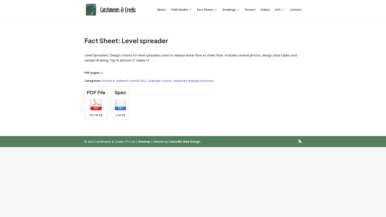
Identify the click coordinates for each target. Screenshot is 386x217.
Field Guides (179, 9)
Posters (250, 9)
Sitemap (144, 141)
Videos (265, 9)
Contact (296, 9)
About (161, 9)
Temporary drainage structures (193, 81)
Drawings (229, 9)
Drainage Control (159, 81)
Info (278, 9)
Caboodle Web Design (184, 141)
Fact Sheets (205, 9)
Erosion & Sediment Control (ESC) (124, 81)
